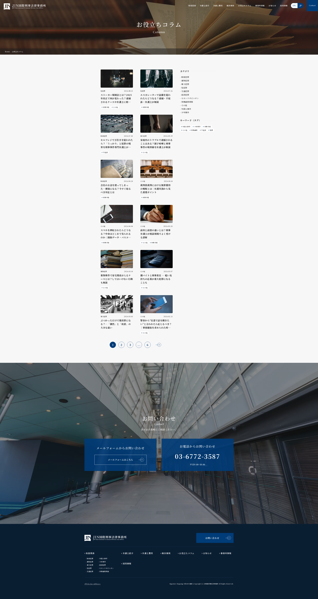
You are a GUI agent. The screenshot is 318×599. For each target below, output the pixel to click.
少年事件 (197, 126)
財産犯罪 (90, 558)
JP (300, 5)
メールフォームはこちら (120, 459)
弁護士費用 (218, 5)
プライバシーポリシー (92, 584)
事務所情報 (260, 5)
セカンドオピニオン (106, 568)
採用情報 (284, 5)
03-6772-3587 (197, 456)
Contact (312, 5)
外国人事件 (186, 126)
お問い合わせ (212, 538)
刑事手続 (106, 107)
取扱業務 (192, 5)
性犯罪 (89, 568)
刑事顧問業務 (104, 571)
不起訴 (105, 152)
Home (7, 52)
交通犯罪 (90, 571)
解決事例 (230, 5)
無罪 (211, 130)
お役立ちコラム (244, 5)
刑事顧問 (194, 130)
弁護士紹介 (204, 5)
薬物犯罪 (90, 562)
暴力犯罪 (90, 565)
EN (294, 5)
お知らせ (272, 5)
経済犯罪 (102, 565)
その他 (115, 107)
